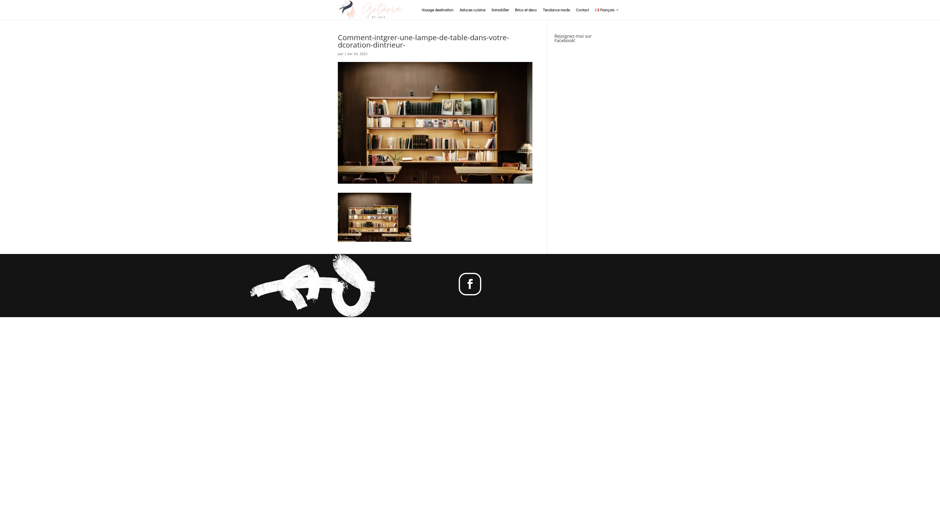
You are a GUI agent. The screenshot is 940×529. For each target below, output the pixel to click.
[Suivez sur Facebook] (470, 284)
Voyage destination (438, 10)
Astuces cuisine (472, 10)
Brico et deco (526, 10)
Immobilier (500, 10)
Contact (582, 10)
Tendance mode (556, 10)
